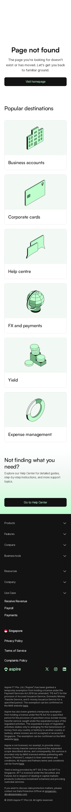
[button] (13, 631)
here (25, 705)
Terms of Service (15, 650)
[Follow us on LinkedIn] (64, 669)
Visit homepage (36, 81)
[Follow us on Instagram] (56, 669)
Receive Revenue (15, 601)
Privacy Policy (13, 641)
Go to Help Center (35, 502)
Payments (10, 615)
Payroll (8, 608)
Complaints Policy (15, 660)
